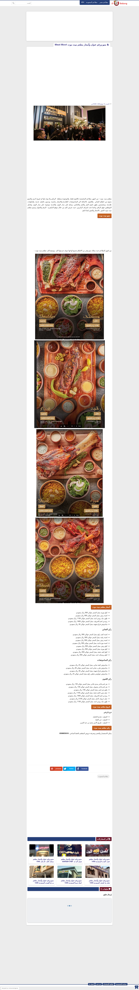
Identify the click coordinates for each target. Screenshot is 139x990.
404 (82, 2)
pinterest (58, 769)
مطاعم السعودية (91, 2)
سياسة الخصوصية (121, 984)
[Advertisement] (69, 26)
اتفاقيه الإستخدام (108, 984)
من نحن (98, 984)
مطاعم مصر (104, 2)
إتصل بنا (91, 984)
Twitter (71, 769)
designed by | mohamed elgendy (10, 988)
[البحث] (13, 3)
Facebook (84, 769)
